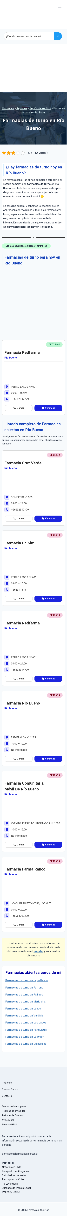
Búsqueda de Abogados (15, 1171)
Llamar (20, 408)
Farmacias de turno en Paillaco (24, 994)
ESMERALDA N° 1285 (23, 737)
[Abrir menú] (59, 6)
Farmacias (8, 108)
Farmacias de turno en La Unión (24, 1036)
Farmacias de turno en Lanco (23, 1008)
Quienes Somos (10, 1089)
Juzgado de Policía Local (16, 1187)
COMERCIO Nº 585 (21, 497)
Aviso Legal (8, 1120)
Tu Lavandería (10, 1183)
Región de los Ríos (40, 108)
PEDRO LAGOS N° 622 (23, 577)
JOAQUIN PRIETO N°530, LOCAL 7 (30, 903)
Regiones (21, 108)
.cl (42, 951)
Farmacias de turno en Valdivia (24, 1015)
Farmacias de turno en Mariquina (25, 1001)
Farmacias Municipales (14, 1106)
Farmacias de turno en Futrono (24, 987)
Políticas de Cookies (12, 1115)
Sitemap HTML (10, 1124)
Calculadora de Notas (14, 1175)
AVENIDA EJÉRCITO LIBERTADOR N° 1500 (35, 823)
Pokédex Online (11, 1192)
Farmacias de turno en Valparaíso (26, 1043)
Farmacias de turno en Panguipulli (26, 1029)
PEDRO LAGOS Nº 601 (23, 386)
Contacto (7, 1096)
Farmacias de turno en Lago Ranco (26, 980)
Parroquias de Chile (13, 1179)
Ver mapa (50, 408)
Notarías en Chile (11, 1167)
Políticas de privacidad (13, 1111)
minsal (37, 951)
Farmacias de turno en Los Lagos (25, 1022)
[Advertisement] (33, 67)
